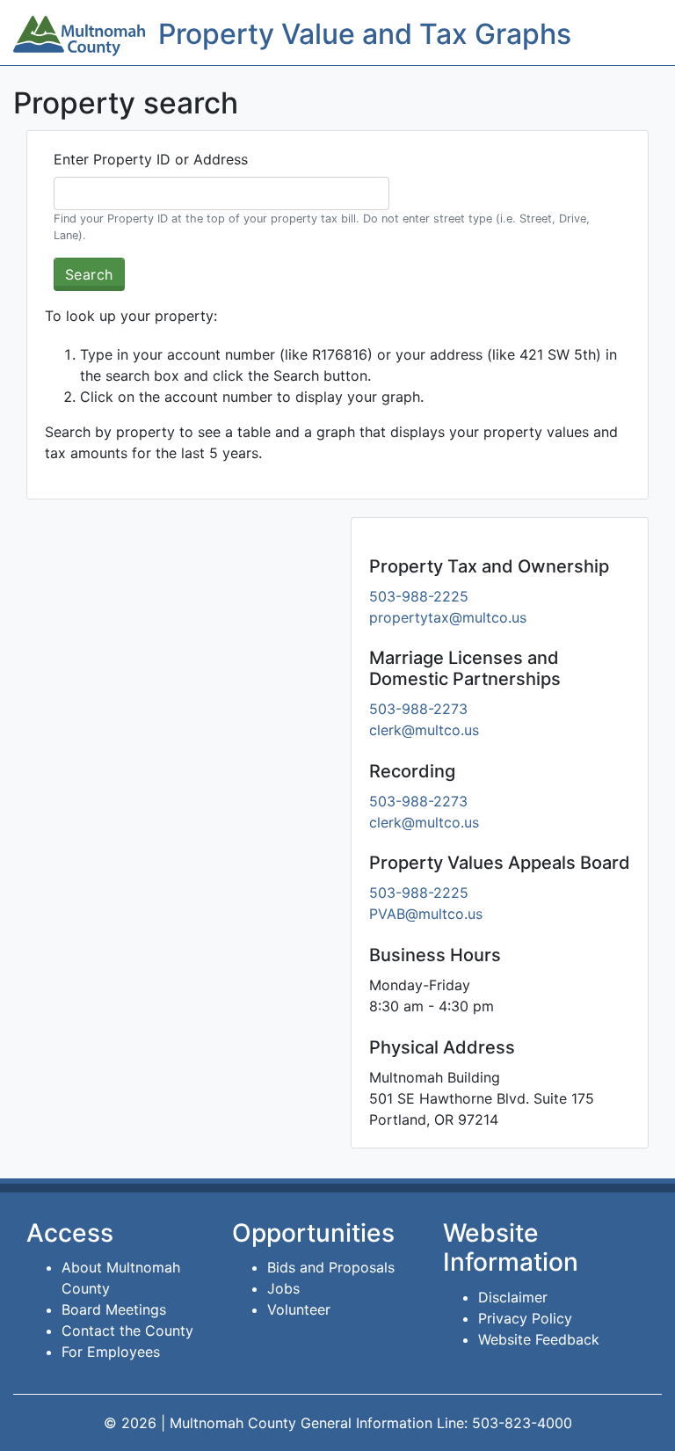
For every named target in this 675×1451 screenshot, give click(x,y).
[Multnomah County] (79, 36)
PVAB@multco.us (426, 913)
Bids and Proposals (331, 1267)
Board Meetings (114, 1309)
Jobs (283, 1288)
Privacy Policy (525, 1318)
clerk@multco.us (424, 730)
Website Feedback (538, 1339)
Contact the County (127, 1330)
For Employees (111, 1351)
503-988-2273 (418, 709)
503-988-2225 (418, 596)
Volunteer (298, 1309)
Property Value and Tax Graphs (364, 34)
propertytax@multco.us (447, 617)
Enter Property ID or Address (151, 159)
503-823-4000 (522, 1423)
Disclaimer (513, 1297)
